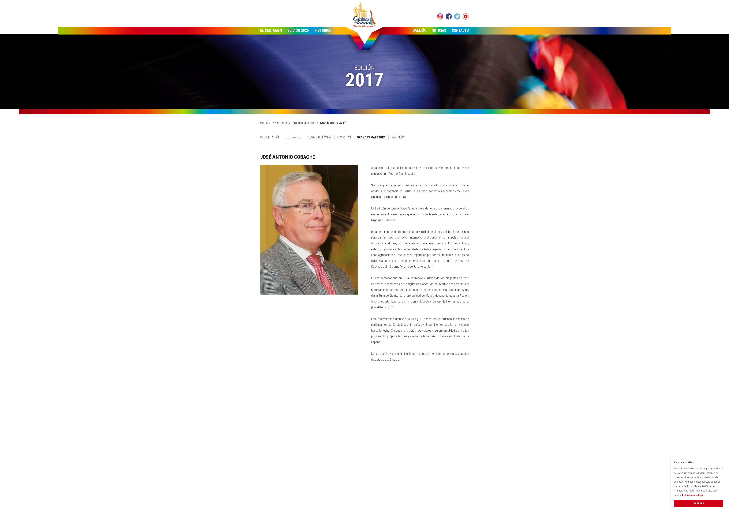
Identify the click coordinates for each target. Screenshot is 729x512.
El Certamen (271, 30)
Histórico (322, 30)
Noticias (439, 30)
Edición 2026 (298, 30)
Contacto (460, 30)
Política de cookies (692, 495)
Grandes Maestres (303, 123)
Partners (398, 137)
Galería (419, 30)
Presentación (270, 137)
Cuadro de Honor (319, 137)
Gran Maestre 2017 (333, 123)
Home (264, 123)
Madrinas (344, 137)
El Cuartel (293, 137)
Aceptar (699, 503)
